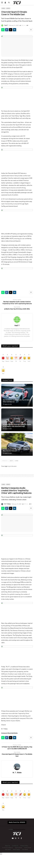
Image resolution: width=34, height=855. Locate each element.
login (6, 466)
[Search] (9, 2)
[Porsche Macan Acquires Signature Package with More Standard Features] (17, 444)
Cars (3, 8)
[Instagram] (16, 838)
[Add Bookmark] (31, 29)
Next (11, 460)
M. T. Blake (7, 504)
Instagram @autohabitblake (9, 733)
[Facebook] (21, 838)
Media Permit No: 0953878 (17, 822)
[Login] (5, 2)
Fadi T (6, 25)
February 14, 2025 (14, 25)
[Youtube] (13, 838)
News (8, 8)
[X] (18, 838)
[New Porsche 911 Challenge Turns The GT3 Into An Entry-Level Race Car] (17, 395)
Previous (5, 460)
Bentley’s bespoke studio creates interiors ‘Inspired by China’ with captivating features (16, 490)
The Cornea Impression (19, 829)
